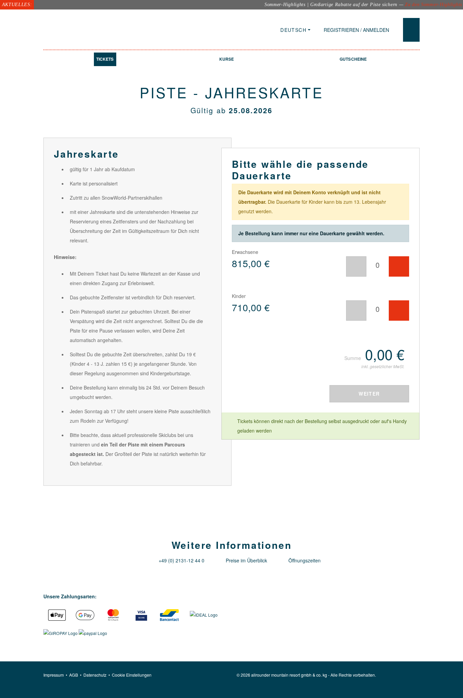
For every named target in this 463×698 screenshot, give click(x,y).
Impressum (53, 675)
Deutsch (293, 29)
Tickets (105, 59)
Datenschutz (94, 675)
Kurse (226, 59)
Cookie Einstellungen (132, 675)
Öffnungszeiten (304, 560)
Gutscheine (353, 59)
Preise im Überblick (246, 560)
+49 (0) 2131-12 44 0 (181, 560)
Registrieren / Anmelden (356, 29)
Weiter (369, 393)
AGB (73, 675)
